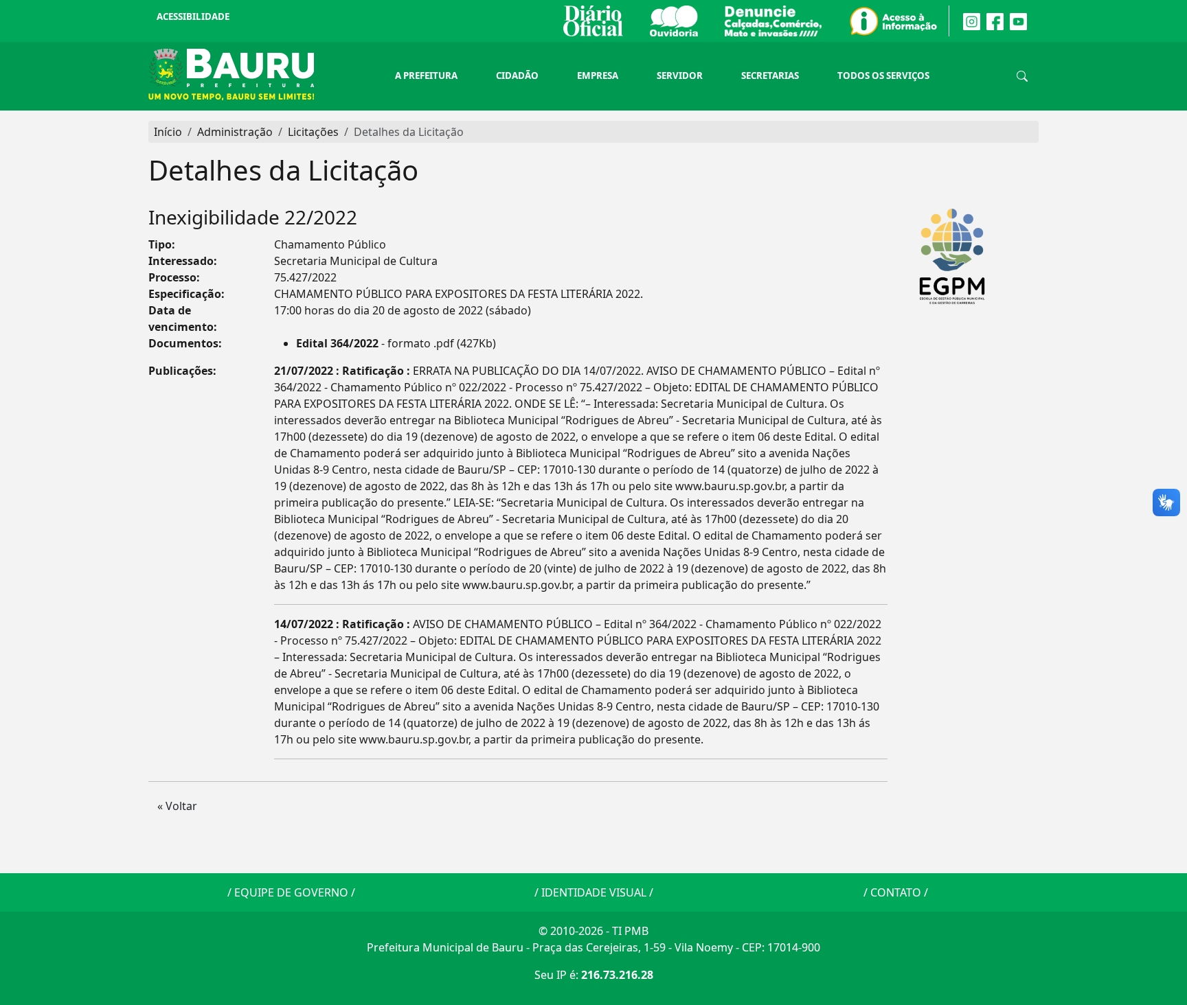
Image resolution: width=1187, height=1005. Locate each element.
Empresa (597, 75)
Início (168, 131)
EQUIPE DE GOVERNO (291, 892)
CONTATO (895, 892)
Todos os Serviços (883, 75)
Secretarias (770, 75)
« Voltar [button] (177, 805)
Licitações (313, 131)
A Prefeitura (426, 75)
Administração (235, 131)
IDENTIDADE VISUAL (593, 892)
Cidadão (517, 75)
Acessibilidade (193, 16)
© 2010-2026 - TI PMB (593, 930)
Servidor (680, 75)
